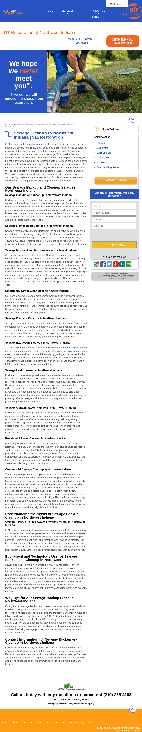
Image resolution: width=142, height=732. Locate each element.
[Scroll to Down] (132, 119)
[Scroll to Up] (132, 709)
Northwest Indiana (13, 124)
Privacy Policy (76, 722)
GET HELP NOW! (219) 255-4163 (123, 41)
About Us (99, 10)
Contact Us (98, 17)
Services (68, 10)
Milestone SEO (133, 728)
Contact (50, 722)
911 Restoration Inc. (131, 730)
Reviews (17, 722)
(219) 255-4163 (12, 13)
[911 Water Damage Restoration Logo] (132, 19)
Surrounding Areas (108, 167)
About (61, 722)
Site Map (93, 722)
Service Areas (33, 722)
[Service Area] (116, 184)
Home (49, 10)
